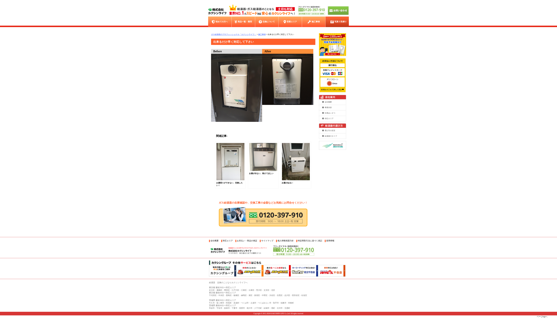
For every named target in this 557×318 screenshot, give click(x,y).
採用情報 (330, 241)
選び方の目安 (330, 131)
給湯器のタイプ (331, 136)
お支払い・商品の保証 (247, 241)
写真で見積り (340, 22)
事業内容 (328, 107)
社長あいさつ (330, 113)
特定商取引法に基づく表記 (310, 241)
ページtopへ (542, 317)
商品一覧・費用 (245, 22)
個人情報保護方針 (285, 241)
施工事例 (316, 22)
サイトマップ (267, 241)
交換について (269, 22)
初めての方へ (222, 22)
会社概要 (328, 102)
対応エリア (329, 118)
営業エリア (292, 22)
